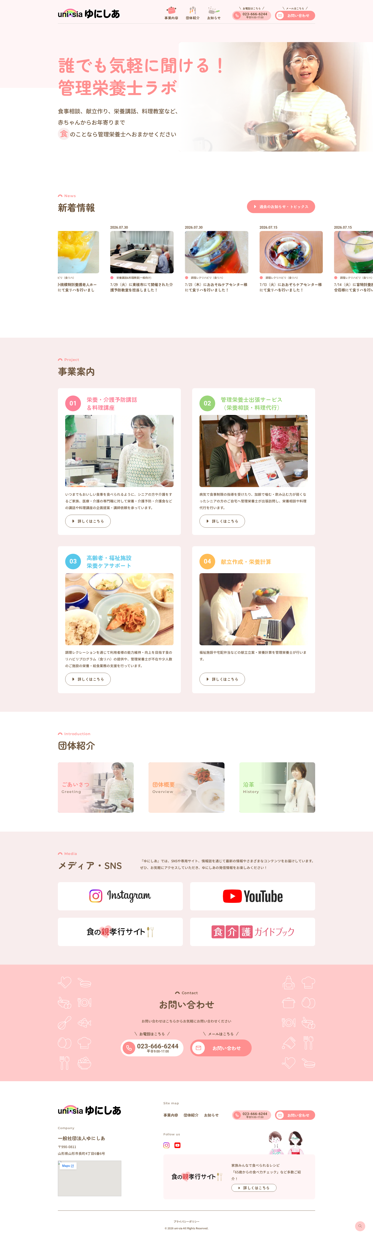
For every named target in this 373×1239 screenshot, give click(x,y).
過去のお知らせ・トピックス (284, 206)
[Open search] (360, 1226)
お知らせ (211, 1115)
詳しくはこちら (256, 1187)
